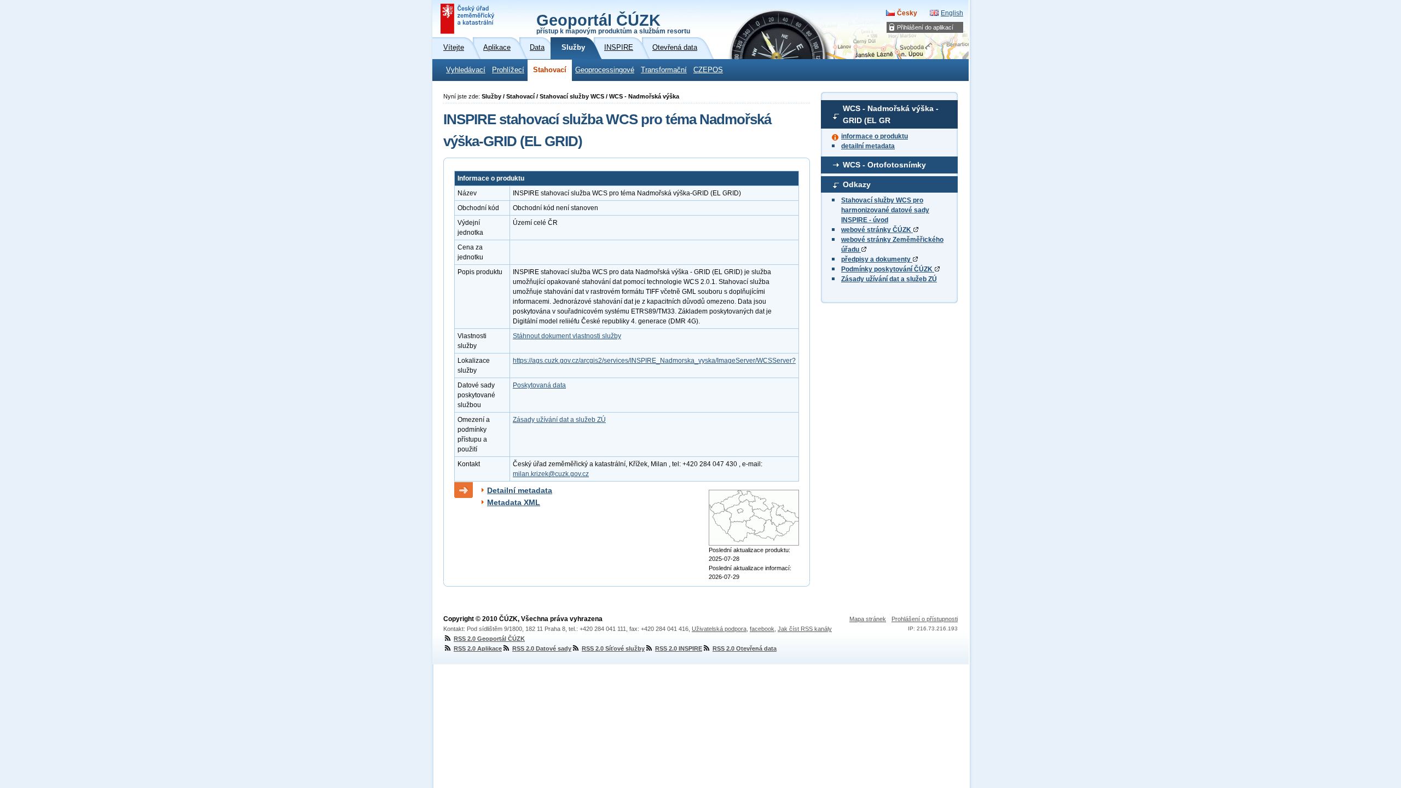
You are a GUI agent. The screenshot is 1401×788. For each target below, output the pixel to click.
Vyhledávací (465, 70)
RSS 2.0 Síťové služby (613, 648)
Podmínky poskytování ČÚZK (887, 269)
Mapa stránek (867, 619)
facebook (762, 628)
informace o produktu (874, 136)
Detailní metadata (519, 490)
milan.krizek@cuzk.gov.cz (551, 474)
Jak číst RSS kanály (805, 628)
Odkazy (857, 184)
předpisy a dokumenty (876, 259)
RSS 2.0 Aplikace (478, 648)
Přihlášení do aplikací (925, 27)
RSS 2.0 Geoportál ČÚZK (489, 638)
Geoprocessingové (604, 70)
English (952, 13)
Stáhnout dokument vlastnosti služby (567, 336)
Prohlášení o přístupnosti (924, 619)
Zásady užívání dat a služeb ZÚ (889, 279)
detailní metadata (868, 146)
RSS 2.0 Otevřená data (745, 648)
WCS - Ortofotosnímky (884, 164)
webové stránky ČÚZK (877, 230)
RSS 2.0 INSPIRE (678, 648)
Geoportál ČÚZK (613, 22)
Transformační (664, 70)
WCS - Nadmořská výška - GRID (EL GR (891, 114)
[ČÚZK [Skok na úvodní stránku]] (468, 18)
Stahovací (549, 70)
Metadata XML (513, 502)
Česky (907, 13)
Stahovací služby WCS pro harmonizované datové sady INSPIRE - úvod (885, 210)
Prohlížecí (508, 70)
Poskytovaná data (539, 385)
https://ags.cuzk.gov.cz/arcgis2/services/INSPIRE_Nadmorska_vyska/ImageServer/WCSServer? (654, 360)
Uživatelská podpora (719, 628)
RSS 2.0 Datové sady (541, 648)
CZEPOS (708, 70)
